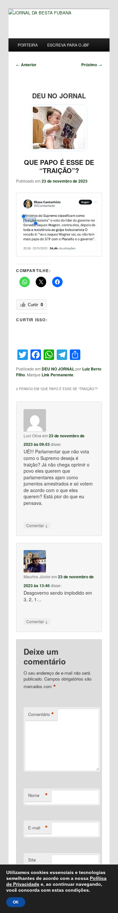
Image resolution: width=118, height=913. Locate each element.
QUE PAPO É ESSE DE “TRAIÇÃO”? (59, 166)
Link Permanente (57, 375)
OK (16, 902)
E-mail (38, 828)
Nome (38, 795)
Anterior (26, 65)
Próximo (91, 65)
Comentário (41, 714)
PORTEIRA (28, 45)
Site (32, 860)
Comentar (37, 525)
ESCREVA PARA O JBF (68, 45)
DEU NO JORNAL (58, 369)
